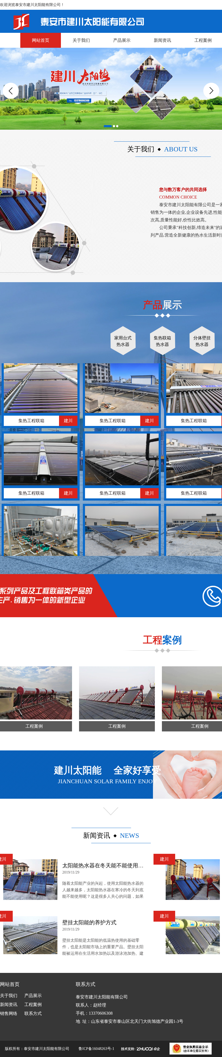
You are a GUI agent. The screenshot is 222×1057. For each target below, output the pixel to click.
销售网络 (8, 1013)
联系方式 (33, 1013)
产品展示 (121, 40)
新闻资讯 (162, 40)
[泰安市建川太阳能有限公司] (72, 20)
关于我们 (81, 40)
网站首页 (40, 40)
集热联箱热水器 (162, 341)
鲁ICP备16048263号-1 (96, 1049)
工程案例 (33, 1004)
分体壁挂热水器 (202, 341)
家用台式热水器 (123, 341)
